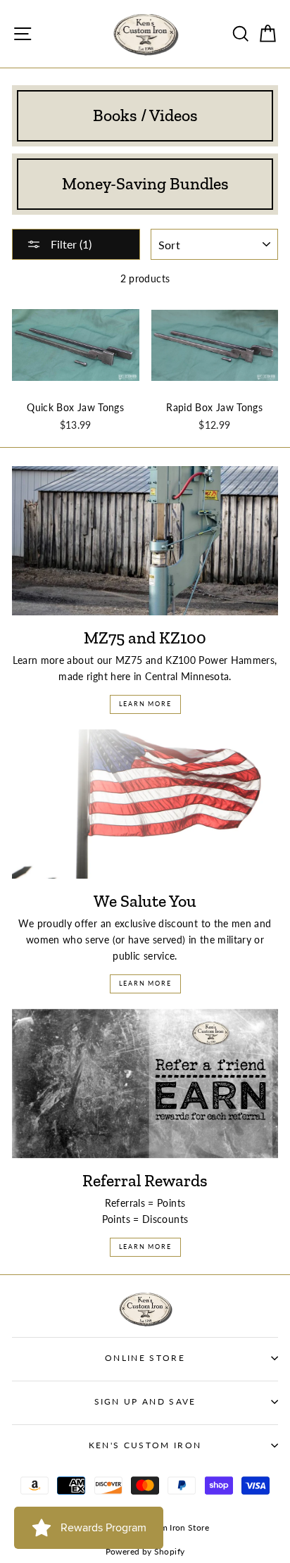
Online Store (145, 1357)
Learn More (145, 704)
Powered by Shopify (145, 1551)
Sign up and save (145, 1401)
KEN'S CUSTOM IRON (145, 1445)
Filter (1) (70, 244)
